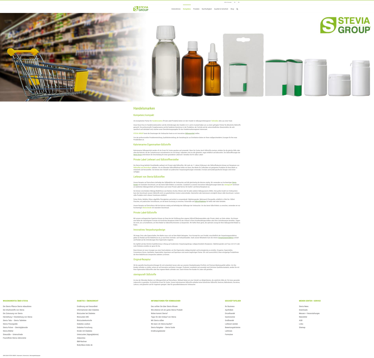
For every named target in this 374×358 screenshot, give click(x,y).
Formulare (229, 334)
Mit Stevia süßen (157, 320)
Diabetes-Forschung (84, 327)
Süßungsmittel (190, 133)
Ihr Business (230, 306)
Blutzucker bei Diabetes (86, 313)
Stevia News (303, 306)
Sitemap (302, 327)
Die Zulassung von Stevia (12, 313)
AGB (300, 320)
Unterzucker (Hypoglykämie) (88, 334)
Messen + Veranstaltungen (309, 313)
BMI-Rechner (82, 341)
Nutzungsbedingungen (35, 355)
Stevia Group (137, 155)
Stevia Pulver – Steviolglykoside (15, 327)
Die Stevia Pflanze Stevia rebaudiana (17, 306)
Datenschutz (26, 355)
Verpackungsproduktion (226, 238)
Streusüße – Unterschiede (13, 334)
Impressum (19, 355)
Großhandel (229, 320)
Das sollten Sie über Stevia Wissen (164, 306)
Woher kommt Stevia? (159, 313)
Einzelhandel (230, 313)
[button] (237, 9)
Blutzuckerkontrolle (84, 320)
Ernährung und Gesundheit (87, 306)
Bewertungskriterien (232, 327)
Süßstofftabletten (200, 201)
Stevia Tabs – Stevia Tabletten (14, 320)
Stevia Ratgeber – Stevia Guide (163, 327)
